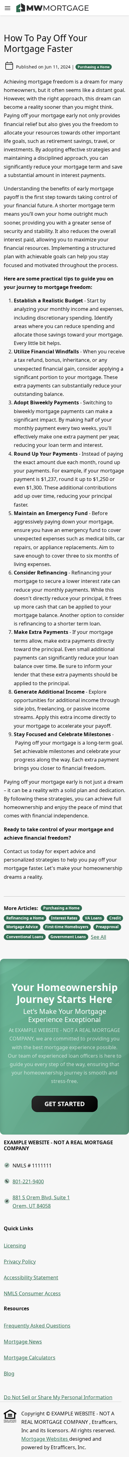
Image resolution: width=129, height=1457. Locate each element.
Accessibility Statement (31, 1277)
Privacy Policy (20, 1261)
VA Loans (93, 918)
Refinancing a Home (25, 918)
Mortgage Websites (45, 1438)
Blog (9, 1373)
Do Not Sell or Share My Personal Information (58, 1397)
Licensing (15, 1245)
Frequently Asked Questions (37, 1325)
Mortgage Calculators (29, 1357)
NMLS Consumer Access (32, 1293)
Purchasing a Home (94, 67)
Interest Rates (64, 918)
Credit (115, 918)
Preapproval (107, 926)
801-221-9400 (28, 1181)
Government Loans (68, 936)
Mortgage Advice (22, 926)
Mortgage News (23, 1341)
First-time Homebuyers (66, 926)
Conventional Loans (24, 936)
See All (98, 936)
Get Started (64, 1104)
